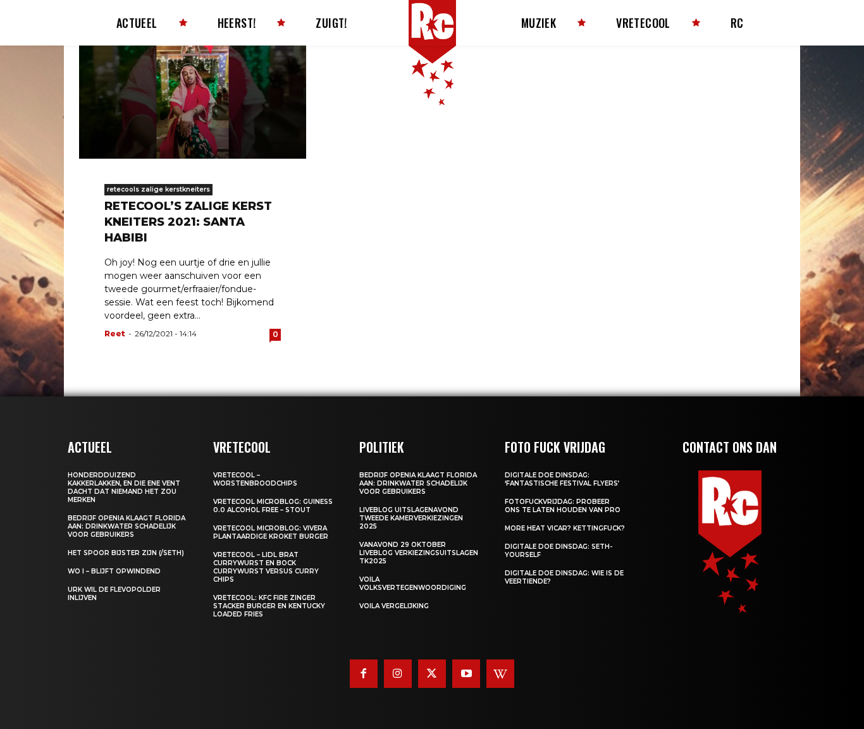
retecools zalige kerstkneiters (158, 189)
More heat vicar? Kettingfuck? (565, 528)
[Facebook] (364, 673)
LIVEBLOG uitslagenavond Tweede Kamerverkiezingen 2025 (411, 518)
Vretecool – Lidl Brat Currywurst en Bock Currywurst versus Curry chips (266, 567)
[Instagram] (398, 673)
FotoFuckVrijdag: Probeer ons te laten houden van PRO (562, 506)
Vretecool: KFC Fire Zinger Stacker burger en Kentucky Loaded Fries (269, 606)
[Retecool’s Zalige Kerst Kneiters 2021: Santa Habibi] (192, 102)
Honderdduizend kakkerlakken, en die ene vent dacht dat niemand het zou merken (124, 487)
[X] (432, 673)
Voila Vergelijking (394, 606)
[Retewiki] (500, 673)
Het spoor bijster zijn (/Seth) (126, 553)
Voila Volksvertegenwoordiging (412, 583)
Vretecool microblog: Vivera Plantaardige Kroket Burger (270, 532)
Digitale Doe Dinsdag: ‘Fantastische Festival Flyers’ (562, 479)
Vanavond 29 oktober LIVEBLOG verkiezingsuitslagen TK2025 (418, 553)
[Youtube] (466, 673)
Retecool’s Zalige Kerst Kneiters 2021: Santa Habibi (188, 222)
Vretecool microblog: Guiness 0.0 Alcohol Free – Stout (273, 506)
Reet (114, 333)
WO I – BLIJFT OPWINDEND (114, 571)
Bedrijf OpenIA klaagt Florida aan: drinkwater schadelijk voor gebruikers (126, 526)
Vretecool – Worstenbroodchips (255, 479)
